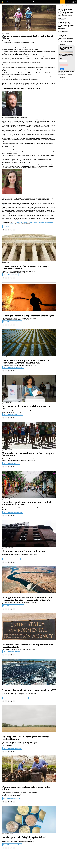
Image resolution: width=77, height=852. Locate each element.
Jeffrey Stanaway (6, 204)
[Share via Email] (11, 230)
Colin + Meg (6, 498)
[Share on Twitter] (6, 230)
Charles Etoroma (7, 547)
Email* (61, 62)
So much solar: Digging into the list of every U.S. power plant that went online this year (25, 361)
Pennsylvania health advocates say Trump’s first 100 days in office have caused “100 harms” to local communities (66, 25)
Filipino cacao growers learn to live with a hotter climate (26, 788)
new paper (6, 56)
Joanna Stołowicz (7, 833)
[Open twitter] (70, 2)
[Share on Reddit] (14, 230)
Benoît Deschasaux (7, 356)
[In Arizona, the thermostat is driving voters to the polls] (29, 388)
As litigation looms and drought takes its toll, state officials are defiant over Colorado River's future (27, 598)
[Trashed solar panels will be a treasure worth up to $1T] (29, 672)
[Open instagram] (73, 2)
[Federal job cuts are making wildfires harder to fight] (29, 297)
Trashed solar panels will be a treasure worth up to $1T (29, 690)
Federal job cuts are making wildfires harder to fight (28, 315)
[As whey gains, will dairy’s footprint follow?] (29, 819)
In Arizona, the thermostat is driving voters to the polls (26, 407)
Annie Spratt (6, 732)
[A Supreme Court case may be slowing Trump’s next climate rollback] (29, 626)
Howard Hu (31, 69)
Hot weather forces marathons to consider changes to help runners (28, 454)
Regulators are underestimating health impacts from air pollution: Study (65, 37)
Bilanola (6, 686)
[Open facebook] (68, 2)
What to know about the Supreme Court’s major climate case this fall (25, 267)
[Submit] (75, 2)
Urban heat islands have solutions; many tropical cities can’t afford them (26, 503)
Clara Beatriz (7, 449)
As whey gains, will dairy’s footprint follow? (24, 837)
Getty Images (4, 262)
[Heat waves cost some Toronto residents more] (29, 533)
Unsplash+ (8, 262)
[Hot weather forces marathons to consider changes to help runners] (29, 435)
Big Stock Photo (9, 686)
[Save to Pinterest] (9, 230)
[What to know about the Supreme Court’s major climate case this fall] (29, 247)
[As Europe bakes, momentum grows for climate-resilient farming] (29, 718)
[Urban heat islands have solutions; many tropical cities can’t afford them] (29, 484)
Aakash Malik (7, 311)
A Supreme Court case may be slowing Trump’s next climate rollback (27, 645)
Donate (62, 1)
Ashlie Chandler (5, 44)
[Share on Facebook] (3, 230)
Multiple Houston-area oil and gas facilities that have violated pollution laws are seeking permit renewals (65, 12)
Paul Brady (6, 640)
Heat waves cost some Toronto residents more (24, 551)
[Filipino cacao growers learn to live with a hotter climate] (29, 768)
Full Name (61, 58)
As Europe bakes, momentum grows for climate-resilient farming (25, 737)
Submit (61, 69)
